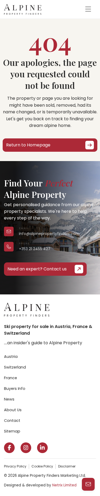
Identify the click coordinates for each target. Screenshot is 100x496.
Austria (11, 356)
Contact (12, 420)
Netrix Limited (64, 485)
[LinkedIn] (42, 447)
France (10, 378)
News (9, 399)
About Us (13, 410)
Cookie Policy (42, 466)
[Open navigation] (88, 9)
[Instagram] (26, 447)
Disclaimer (66, 466)
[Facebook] (9, 447)
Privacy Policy (15, 466)
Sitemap (12, 431)
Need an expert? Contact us (37, 269)
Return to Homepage (28, 145)
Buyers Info (14, 388)
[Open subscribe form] (88, 484)
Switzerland (15, 367)
